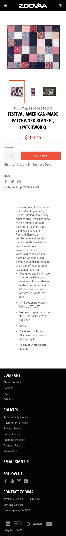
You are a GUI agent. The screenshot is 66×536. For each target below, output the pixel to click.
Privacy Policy (12, 428)
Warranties (10, 451)
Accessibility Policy (16, 417)
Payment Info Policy (16, 423)
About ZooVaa (12, 382)
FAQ (6, 393)
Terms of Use (12, 445)
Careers (8, 388)
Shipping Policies (14, 440)
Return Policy (12, 434)
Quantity (9, 147)
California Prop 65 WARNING (21, 187)
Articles (8, 399)
